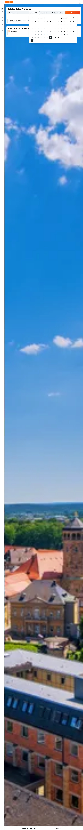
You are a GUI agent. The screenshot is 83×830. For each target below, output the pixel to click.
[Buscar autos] (2, 11)
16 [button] (50, 31)
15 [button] (47, 31)
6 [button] (41, 28)
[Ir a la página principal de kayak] (9, 2)
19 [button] (38, 34)
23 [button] (50, 34)
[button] (2, 2)
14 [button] (44, 31)
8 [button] (47, 28)
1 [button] (47, 25)
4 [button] (67, 25)
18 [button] (35, 34)
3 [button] (64, 25)
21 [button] (44, 34)
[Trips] (2, 24)
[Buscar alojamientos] (2, 8)
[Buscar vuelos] (2, 6)
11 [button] (35, 31)
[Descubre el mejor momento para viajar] (2, 20)
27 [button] (41, 37)
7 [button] (44, 28)
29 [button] (47, 37)
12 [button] (38, 31)
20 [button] (41, 34)
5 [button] (38, 28)
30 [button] (50, 37)
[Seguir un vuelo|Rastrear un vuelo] (2, 18)
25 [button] (35, 37)
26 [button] (38, 37)
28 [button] (44, 37)
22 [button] (47, 34)
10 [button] (32, 31)
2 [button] (50, 25)
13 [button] (41, 31)
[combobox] (19, 13)
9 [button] (50, 28)
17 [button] (64, 31)
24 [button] (32, 37)
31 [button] (32, 40)
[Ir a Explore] (2, 15)
